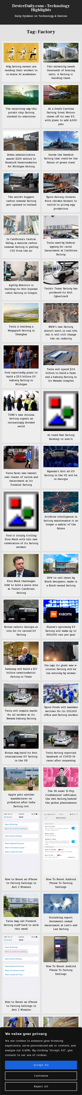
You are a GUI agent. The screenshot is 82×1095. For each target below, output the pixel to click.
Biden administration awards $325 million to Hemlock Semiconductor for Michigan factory (21, 160)
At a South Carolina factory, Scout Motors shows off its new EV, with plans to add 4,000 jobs (61, 116)
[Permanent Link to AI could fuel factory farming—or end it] (60, 411)
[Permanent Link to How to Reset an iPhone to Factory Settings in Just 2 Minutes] (21, 844)
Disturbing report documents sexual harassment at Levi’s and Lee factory (61, 923)
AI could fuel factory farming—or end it (60, 437)
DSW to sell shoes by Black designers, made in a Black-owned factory (61, 582)
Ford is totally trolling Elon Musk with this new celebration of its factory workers (21, 541)
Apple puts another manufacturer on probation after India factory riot (21, 800)
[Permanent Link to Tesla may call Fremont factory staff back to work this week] (21, 905)
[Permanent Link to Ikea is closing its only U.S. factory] (21, 1026)
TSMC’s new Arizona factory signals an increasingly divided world (21, 421)
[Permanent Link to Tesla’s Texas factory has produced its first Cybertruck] (60, 272)
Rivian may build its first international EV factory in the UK (21, 757)
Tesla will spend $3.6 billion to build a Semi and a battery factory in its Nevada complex (61, 375)
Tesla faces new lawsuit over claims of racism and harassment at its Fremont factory (21, 479)
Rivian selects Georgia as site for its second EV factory (21, 631)
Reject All (41, 1086)
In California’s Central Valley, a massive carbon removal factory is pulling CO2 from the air (21, 245)
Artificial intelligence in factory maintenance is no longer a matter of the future (61, 522)
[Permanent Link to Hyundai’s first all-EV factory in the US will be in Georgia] (60, 456)
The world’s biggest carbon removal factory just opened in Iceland (21, 201)
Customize (41, 1076)
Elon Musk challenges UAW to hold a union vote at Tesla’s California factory (21, 587)
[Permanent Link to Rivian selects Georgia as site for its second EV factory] (21, 611)
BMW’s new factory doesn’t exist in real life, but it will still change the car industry (61, 333)
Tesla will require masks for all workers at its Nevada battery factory (21, 715)
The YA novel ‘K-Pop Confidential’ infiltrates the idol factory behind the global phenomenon (61, 797)
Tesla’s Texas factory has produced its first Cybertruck (61, 292)
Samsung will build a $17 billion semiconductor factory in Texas (21, 673)
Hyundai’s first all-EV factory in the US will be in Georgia (60, 475)
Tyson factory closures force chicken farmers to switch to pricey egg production (61, 203)
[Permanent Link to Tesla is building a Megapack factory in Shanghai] (21, 313)
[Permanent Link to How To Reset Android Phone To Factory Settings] (60, 844)
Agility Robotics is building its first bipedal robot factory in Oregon (21, 289)
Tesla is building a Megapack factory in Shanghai (21, 330)
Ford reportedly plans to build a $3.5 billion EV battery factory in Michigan (21, 378)
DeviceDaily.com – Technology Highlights (41, 7)
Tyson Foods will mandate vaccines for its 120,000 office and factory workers (61, 711)
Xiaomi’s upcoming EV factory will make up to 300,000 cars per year (60, 631)
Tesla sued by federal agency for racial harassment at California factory (61, 249)
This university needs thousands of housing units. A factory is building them (61, 72)
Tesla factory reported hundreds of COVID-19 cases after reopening (61, 757)
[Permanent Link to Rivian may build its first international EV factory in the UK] (21, 737)
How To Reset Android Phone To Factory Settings (61, 883)
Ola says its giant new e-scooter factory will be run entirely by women (60, 669)
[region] (41, 1061)
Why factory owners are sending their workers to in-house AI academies (21, 70)
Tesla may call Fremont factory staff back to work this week (21, 925)
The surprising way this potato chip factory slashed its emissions (21, 113)
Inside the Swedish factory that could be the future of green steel (61, 159)
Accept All (41, 1065)
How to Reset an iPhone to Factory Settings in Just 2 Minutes (21, 883)
